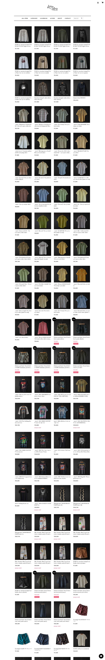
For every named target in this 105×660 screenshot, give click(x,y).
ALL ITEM (25, 18)
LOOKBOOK (43, 18)
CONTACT (68, 18)
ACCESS (52, 18)
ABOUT (60, 18)
